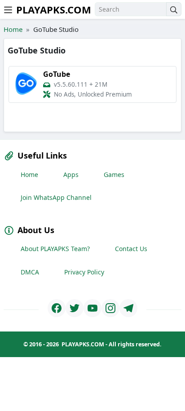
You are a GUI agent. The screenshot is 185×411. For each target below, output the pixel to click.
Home (13, 29)
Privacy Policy (84, 272)
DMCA (30, 272)
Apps (71, 174)
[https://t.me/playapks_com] (128, 308)
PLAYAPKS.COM (53, 9)
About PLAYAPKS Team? (55, 248)
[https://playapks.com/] (57, 308)
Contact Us (131, 248)
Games (114, 174)
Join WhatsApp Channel (56, 197)
